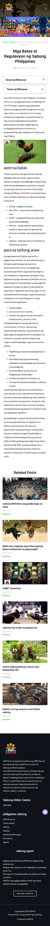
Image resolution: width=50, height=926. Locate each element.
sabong (12, 42)
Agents (6, 842)
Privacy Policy (13, 915)
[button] (45, 8)
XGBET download (12, 588)
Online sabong (9, 823)
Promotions (8, 838)
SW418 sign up (9, 819)
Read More (6, 514)
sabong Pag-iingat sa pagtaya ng (20, 627)
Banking (6, 831)
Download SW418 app (12, 835)
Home (5, 42)
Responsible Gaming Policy (31, 915)
